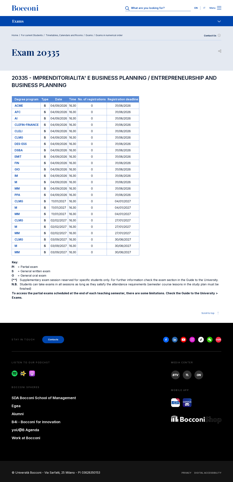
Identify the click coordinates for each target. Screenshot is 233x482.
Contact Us (210, 35)
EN (196, 8)
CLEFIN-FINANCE (27, 125)
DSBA (19, 150)
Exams (89, 35)
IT (204, 8)
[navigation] (116, 21)
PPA (17, 195)
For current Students (32, 35)
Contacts (53, 339)
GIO (17, 169)
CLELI (18, 131)
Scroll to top (208, 313)
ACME (19, 105)
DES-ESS (21, 144)
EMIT (18, 156)
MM (17, 188)
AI (16, 118)
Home (15, 35)
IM (16, 176)
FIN (17, 163)
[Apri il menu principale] (219, 8)
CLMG (19, 137)
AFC (18, 112)
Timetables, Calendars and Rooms (64, 35)
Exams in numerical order (109, 35)
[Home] (25, 8)
